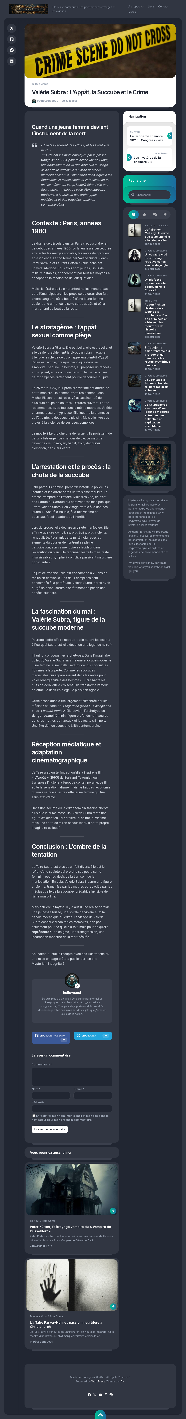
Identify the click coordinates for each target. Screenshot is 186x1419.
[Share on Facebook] (11, 39)
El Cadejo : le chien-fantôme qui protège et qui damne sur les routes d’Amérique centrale (157, 356)
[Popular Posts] (144, 214)
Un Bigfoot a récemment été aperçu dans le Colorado (155, 285)
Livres (132, 11)
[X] (94, 1395)
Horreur (34, 1220)
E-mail (79, 1089)
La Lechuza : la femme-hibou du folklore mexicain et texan (157, 385)
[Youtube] (100, 1395)
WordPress (98, 1381)
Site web (38, 1102)
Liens (151, 6)
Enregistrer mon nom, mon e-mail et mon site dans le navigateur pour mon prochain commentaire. (70, 1118)
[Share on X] (11, 28)
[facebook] (89, 1395)
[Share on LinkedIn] (11, 61)
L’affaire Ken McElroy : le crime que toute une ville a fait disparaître (157, 235)
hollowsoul (47, 101)
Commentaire (42, 1064)
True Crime (41, 84)
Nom (36, 1089)
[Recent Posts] (133, 214)
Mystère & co (38, 1316)
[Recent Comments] (154, 214)
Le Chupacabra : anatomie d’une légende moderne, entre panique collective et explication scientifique (157, 415)
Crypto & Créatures (156, 250)
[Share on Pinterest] (11, 50)
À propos (134, 6)
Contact (163, 6)
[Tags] (165, 214)
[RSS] (105, 1395)
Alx (122, 1381)
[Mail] (111, 1395)
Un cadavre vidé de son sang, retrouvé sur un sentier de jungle (156, 260)
